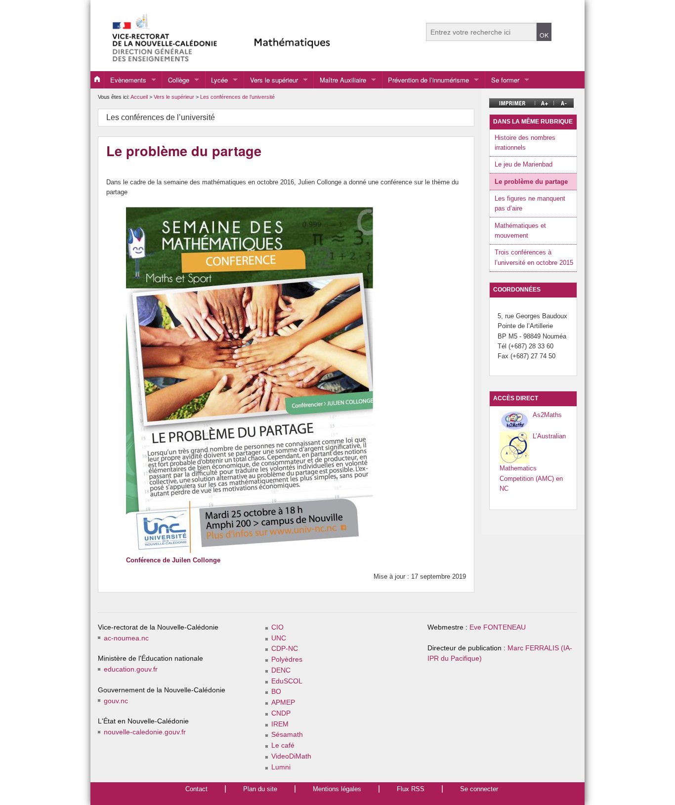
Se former (505, 80)
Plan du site (260, 789)
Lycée (219, 80)
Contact (196, 789)
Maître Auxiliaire (343, 80)
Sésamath (287, 734)
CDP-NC (284, 648)
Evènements (128, 80)
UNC (278, 638)
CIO (277, 627)
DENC (281, 670)
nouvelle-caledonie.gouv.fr (145, 732)
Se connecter (479, 789)
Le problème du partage (531, 181)
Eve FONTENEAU (497, 627)
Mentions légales (337, 789)
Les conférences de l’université (237, 97)
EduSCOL (286, 681)
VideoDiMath (291, 756)
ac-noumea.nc (126, 638)
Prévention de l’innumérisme (428, 80)
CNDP (281, 713)
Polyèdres (286, 659)
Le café (283, 745)
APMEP (283, 702)
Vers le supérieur (274, 80)
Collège (178, 80)
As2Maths (547, 415)
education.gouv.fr (131, 669)
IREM (280, 724)
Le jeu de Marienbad (523, 164)
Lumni (281, 767)
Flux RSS (410, 789)
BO (276, 691)
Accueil (139, 97)
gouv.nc (116, 701)
